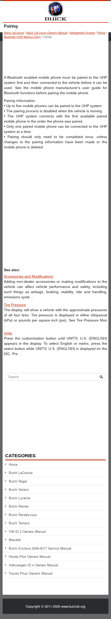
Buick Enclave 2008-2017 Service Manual (40, 548)
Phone (101, 32)
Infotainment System (82, 32)
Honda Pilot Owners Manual (29, 556)
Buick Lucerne (19, 497)
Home (13, 464)
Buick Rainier (19, 506)
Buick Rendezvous (23, 514)
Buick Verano (19, 489)
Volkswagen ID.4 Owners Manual (33, 564)
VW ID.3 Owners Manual (27, 531)
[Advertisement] (55, 56)
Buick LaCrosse (14, 32)
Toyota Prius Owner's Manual (30, 573)
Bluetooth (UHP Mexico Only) (22, 36)
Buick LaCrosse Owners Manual (46, 32)
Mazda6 (15, 539)
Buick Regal (18, 481)
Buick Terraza (19, 522)
